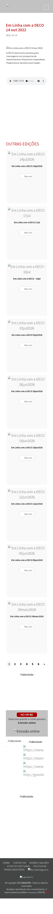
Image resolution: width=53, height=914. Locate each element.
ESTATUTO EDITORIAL (18, 866)
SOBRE (6, 862)
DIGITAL (38, 892)
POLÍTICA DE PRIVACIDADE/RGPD (25, 868)
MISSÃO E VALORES (39, 862)
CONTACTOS (19, 862)
